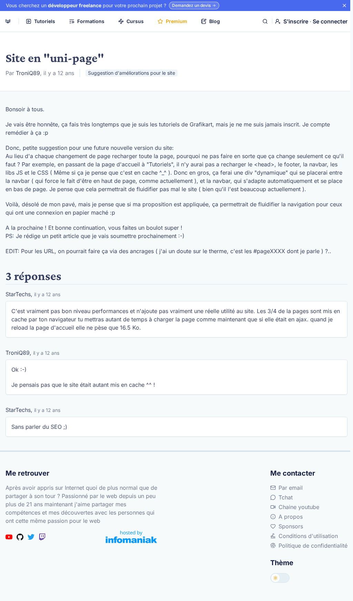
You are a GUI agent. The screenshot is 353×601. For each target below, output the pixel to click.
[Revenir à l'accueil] (8, 21)
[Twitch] (42, 536)
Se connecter (330, 21)
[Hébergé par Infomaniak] (131, 536)
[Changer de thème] (280, 578)
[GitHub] (20, 536)
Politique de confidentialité (313, 545)
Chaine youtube (299, 507)
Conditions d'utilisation (308, 535)
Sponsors (291, 526)
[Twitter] (31, 536)
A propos (291, 516)
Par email (291, 487)
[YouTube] (9, 536)
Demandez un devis (191, 5)
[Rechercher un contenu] (265, 21)
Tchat (286, 497)
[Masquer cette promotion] (344, 5)
